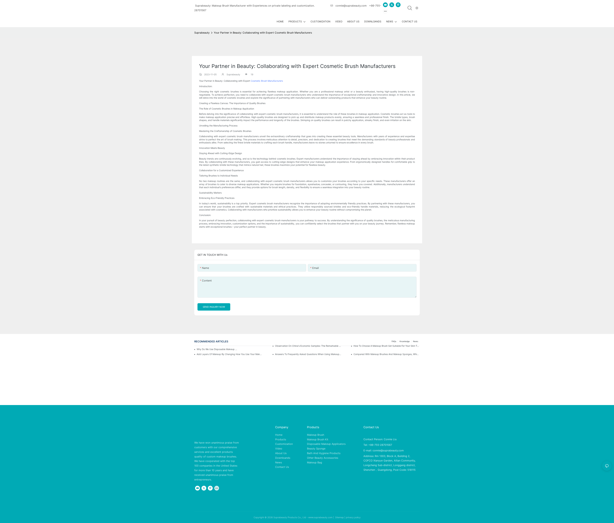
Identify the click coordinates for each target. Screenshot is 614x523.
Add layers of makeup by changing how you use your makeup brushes (230, 354)
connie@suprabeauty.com (351, 5)
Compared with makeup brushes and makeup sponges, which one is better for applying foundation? (387, 354)
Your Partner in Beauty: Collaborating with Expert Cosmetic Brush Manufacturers (263, 32)
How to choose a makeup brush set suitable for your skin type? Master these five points (387, 345)
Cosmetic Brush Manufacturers (267, 80)
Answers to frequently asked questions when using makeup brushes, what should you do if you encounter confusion (308, 354)
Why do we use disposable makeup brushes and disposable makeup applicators (217, 349)
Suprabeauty (202, 32)
